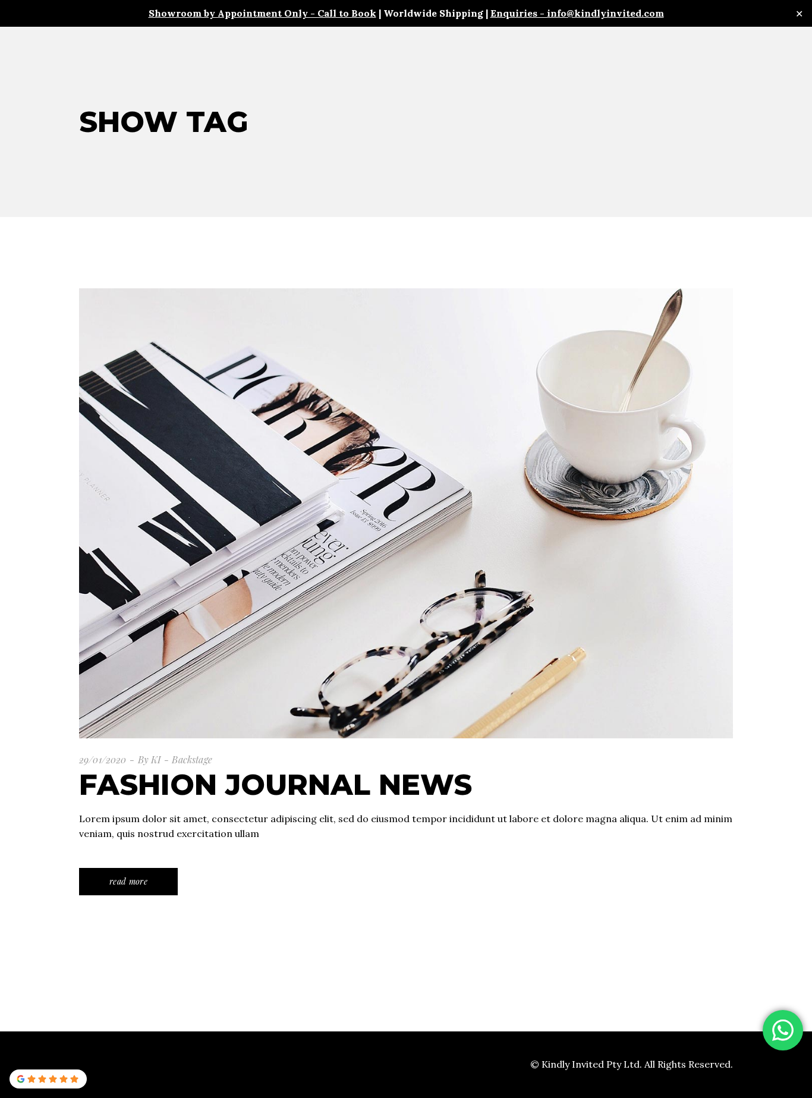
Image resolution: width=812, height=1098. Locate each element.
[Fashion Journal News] (406, 513)
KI (155, 759)
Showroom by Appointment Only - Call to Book (262, 13)
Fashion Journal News (275, 784)
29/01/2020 (103, 759)
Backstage (192, 759)
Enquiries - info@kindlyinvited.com (577, 13)
